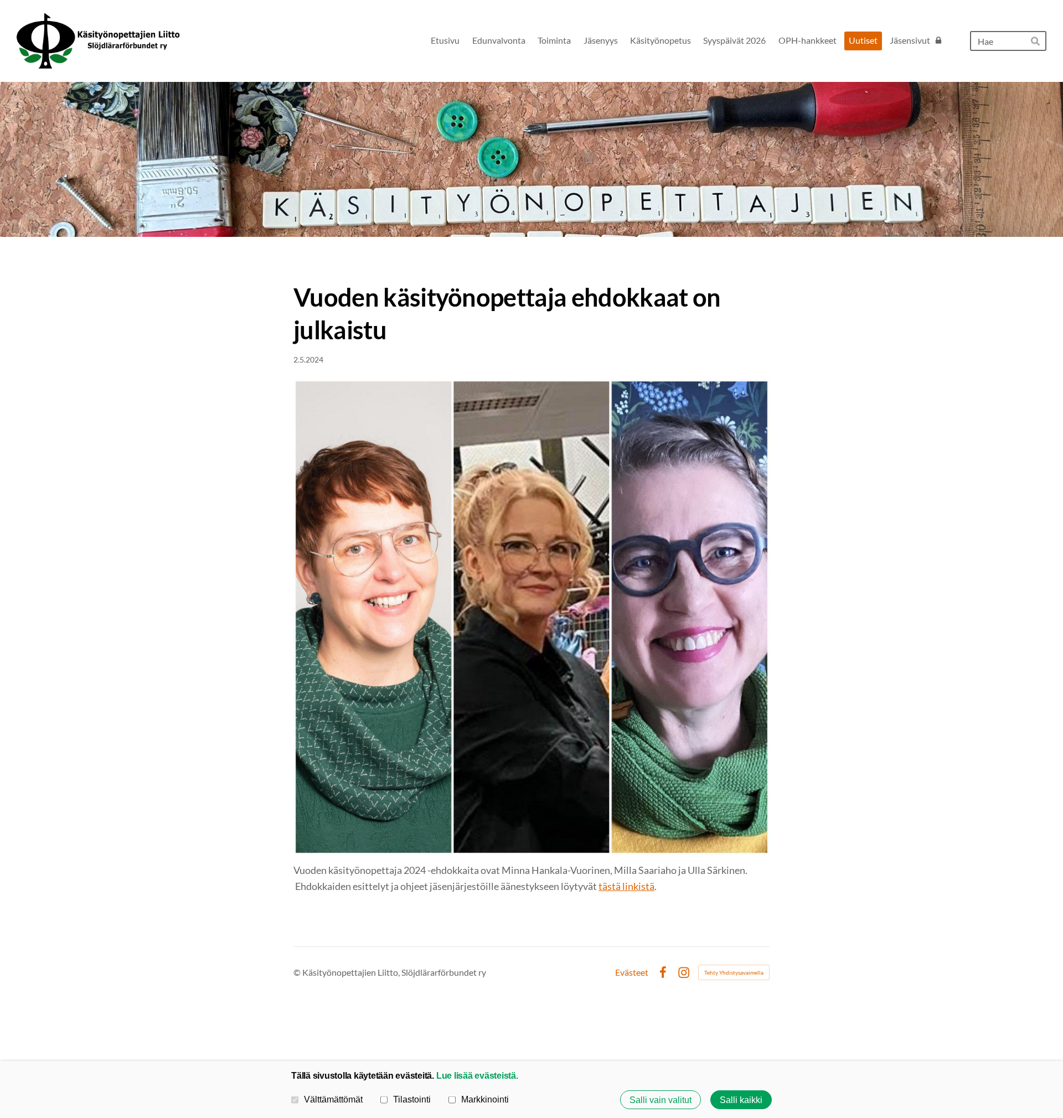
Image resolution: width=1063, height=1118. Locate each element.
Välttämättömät (333, 1099)
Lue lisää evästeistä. (477, 1075)
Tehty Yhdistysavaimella (733, 972)
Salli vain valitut (660, 1100)
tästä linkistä (626, 886)
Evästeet (631, 972)
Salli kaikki (741, 1100)
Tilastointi (412, 1099)
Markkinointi (485, 1099)
